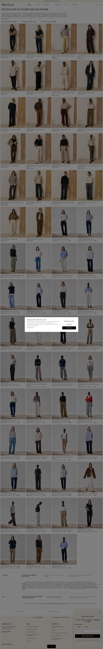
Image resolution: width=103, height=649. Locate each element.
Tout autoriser (69, 327)
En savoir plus (30, 327)
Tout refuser (69, 324)
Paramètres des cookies (69, 321)
